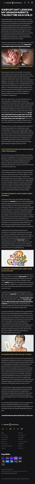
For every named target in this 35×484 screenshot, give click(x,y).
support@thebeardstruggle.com (9, 473)
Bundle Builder (5, 437)
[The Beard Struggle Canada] (12, 2)
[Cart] (32, 2)
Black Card (4, 441)
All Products (4, 435)
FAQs (2, 432)
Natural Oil (20, 448)
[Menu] (1, 2)
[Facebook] (6, 428)
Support (20, 446)
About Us (20, 432)
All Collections (21, 435)
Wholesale (20, 443)
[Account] (28, 2)
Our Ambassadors (22, 441)
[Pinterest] (21, 428)
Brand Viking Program (6, 446)
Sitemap (3, 448)
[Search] (24, 2)
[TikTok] (14, 428)
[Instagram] (2, 428)
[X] (17, 428)
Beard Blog (21, 437)
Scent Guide (4, 439)
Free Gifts (20, 439)
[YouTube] (10, 428)
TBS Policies (4, 443)
